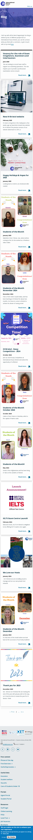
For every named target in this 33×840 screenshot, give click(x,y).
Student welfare (6, 779)
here (12, 44)
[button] (2, 749)
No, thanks (11, 837)
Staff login (4, 808)
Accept (4, 837)
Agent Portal (5, 795)
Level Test (5, 818)
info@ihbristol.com (8, 744)
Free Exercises (6, 764)
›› (21, 712)
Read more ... (22, 75)
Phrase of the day (7, 760)
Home (4, 11)
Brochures (4, 825)
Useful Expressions (8, 767)
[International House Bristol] (8, 3)
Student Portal (6, 799)
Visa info (4, 783)
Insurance (4, 776)
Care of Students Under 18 (10, 786)
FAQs (2, 815)
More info (6, 833)
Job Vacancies (5, 821)
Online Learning (6, 811)
